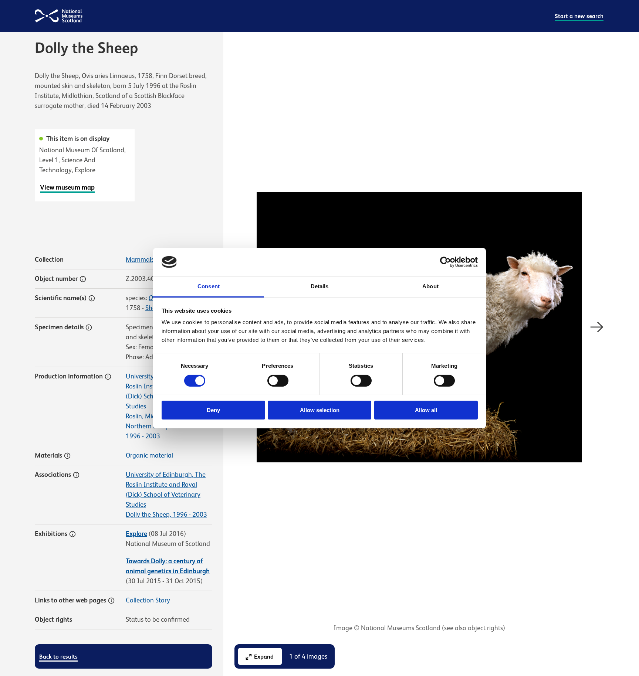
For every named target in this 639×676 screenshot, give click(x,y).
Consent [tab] (208, 286)
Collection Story (148, 600)
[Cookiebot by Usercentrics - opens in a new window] (445, 262)
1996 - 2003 (143, 436)
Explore (136, 533)
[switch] (277, 381)
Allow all (426, 410)
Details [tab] (320, 286)
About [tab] (430, 286)
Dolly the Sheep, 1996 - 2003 (166, 514)
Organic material (149, 455)
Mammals (140, 259)
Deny (213, 410)
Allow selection (319, 410)
